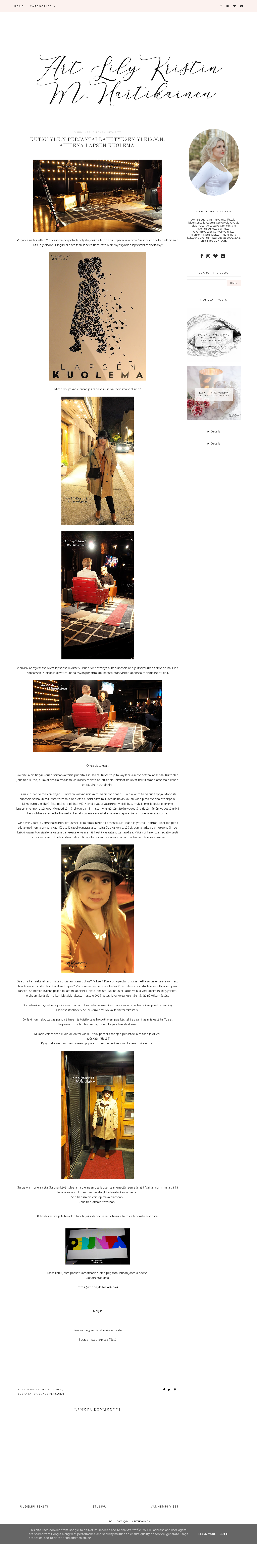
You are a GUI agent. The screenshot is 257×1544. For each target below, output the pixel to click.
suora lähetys (29, 1394)
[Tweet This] (170, 1389)
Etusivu (100, 1506)
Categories (42, 6)
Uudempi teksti (34, 1506)
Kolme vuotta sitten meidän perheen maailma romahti (213, 338)
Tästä (118, 1330)
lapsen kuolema (49, 1389)
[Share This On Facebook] (164, 1389)
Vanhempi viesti (165, 1506)
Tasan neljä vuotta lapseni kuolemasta (213, 394)
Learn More (207, 1534)
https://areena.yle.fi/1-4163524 (98, 1287)
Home (19, 6)
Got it (224, 1534)
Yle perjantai (53, 1394)
